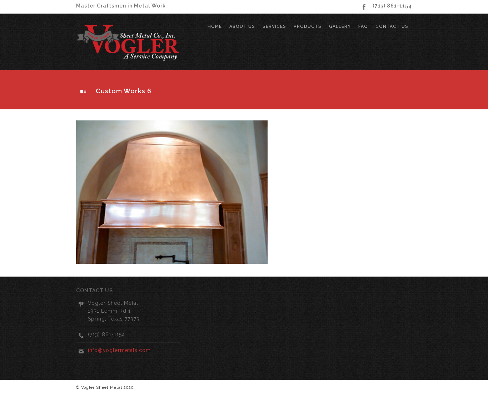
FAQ (363, 26)
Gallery (340, 26)
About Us (242, 26)
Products (308, 26)
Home (215, 26)
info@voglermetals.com (119, 350)
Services (274, 26)
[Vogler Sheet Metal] (128, 42)
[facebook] (364, 7)
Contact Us (391, 26)
